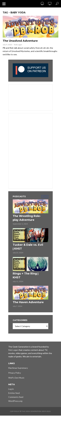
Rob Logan (18, 44)
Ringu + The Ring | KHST (25, 275)
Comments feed (15, 397)
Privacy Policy (14, 373)
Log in (11, 389)
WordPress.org (15, 401)
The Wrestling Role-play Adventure (27, 218)
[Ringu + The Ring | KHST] (30, 264)
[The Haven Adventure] (30, 293)
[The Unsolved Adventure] (30, 27)
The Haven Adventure (28, 302)
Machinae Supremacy (18, 368)
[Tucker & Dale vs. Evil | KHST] (30, 235)
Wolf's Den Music (16, 377)
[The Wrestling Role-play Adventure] (30, 206)
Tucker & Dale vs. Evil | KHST (28, 246)
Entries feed (14, 393)
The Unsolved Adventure (20, 40)
